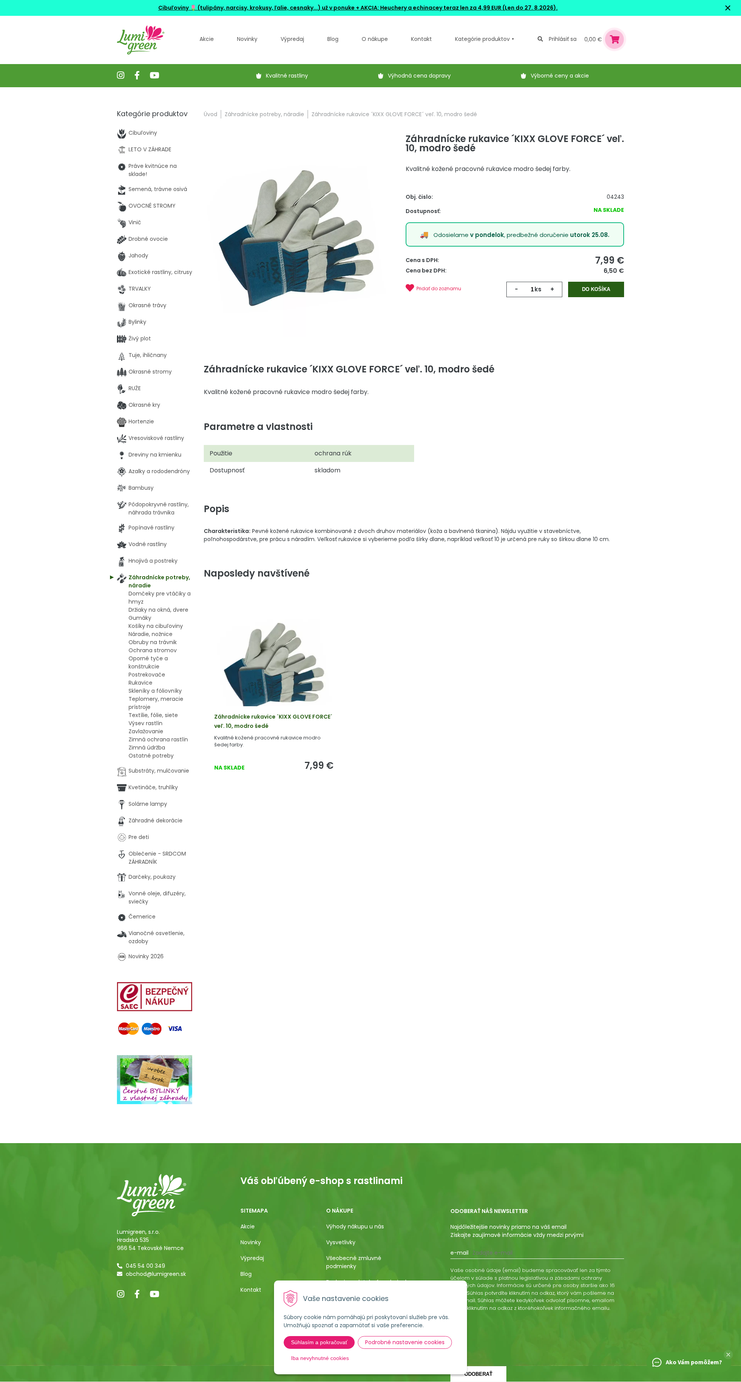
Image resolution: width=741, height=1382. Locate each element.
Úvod (210, 114)
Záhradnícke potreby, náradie (264, 114)
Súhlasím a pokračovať (319, 1342)
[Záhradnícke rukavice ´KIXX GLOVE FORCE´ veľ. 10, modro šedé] (296, 237)
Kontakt (250, 1290)
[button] (728, 1354)
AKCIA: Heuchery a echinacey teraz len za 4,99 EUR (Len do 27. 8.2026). (458, 8)
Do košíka (596, 289)
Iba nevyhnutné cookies (320, 1358)
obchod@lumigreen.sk (156, 1274)
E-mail (459, 1253)
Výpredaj (292, 39)
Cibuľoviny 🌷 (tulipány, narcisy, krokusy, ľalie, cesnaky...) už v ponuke (256, 8)
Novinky (247, 39)
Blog (246, 1274)
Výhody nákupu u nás (355, 1226)
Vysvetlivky (340, 1242)
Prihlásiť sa (563, 39)
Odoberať (478, 1374)
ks (538, 289)
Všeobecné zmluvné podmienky (353, 1262)
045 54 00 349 (145, 1266)
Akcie (207, 39)
